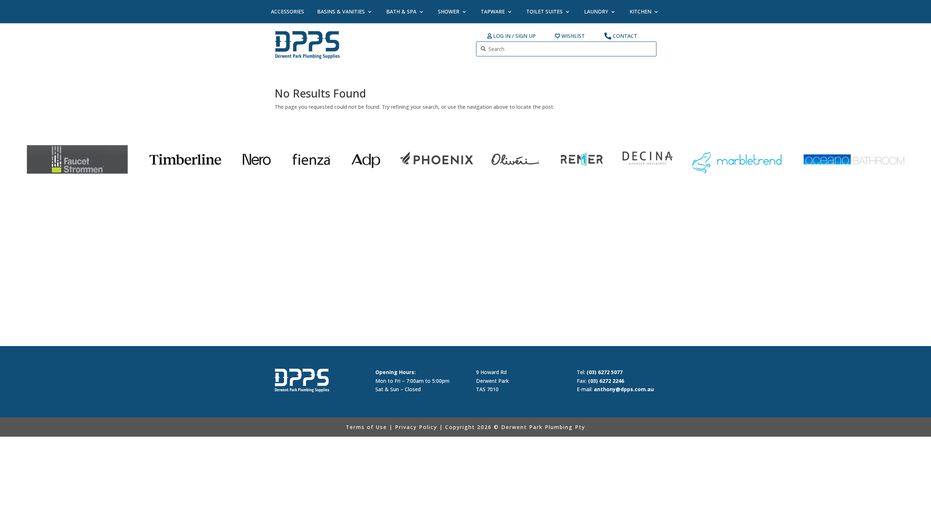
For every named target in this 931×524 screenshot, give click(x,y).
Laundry (596, 11)
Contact (625, 36)
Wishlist (573, 36)
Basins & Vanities (341, 11)
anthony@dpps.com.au (624, 389)
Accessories (287, 11)
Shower (448, 11)
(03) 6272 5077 (605, 372)
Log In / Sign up (514, 36)
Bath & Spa (401, 11)
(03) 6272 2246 (606, 380)
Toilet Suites (544, 11)
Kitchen (640, 11)
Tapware (493, 11)
